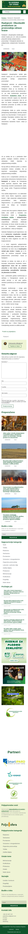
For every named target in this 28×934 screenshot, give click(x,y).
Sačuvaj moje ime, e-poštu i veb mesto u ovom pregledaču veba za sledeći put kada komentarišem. (13, 401)
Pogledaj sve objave (15, 346)
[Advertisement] (14, 140)
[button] (24, 11)
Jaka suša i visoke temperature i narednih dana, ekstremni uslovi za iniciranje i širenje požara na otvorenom (13, 435)
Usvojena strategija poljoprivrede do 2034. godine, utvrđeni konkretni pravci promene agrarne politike (13, 517)
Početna (3, 18)
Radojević (6, 336)
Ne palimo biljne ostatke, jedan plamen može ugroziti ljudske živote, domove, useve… (14, 630)
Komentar (4, 361)
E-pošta (3, 387)
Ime (2, 381)
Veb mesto (4, 393)
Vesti (13, 48)
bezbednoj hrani (15, 95)
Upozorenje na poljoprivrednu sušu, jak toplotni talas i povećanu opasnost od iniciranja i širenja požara (13, 489)
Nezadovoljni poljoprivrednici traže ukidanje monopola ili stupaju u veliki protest (13, 462)
